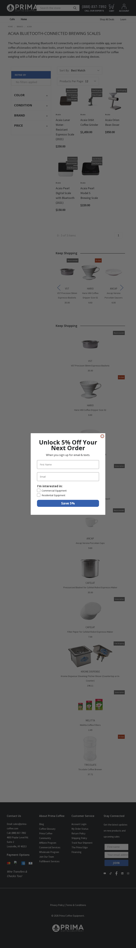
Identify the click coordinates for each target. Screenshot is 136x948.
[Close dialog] (102, 436)
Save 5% (68, 503)
